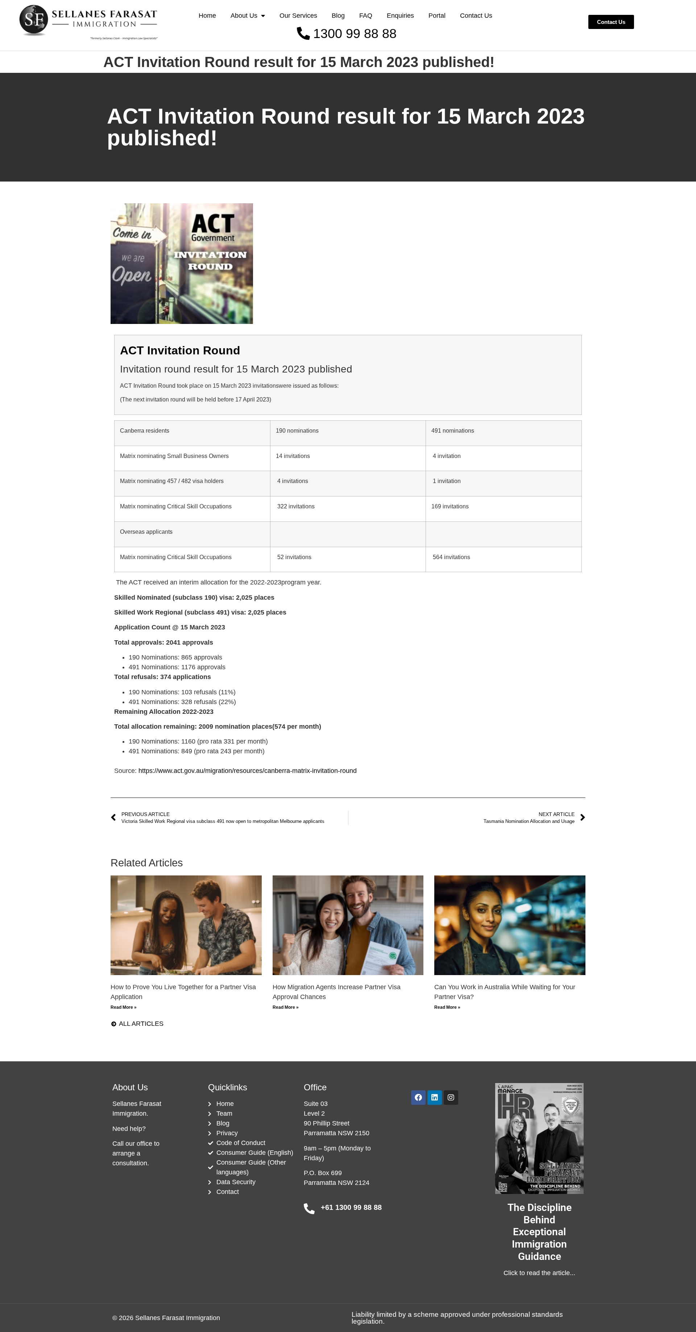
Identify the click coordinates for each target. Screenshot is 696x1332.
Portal (437, 15)
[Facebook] (418, 1097)
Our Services (298, 15)
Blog (338, 15)
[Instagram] (451, 1097)
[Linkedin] (434, 1097)
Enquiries (400, 15)
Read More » (124, 1007)
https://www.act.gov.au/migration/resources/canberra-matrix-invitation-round (247, 770)
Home (207, 15)
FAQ (365, 15)
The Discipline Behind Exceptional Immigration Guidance (540, 1232)
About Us (244, 15)
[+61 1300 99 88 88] (309, 1208)
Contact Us (476, 15)
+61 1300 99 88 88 (351, 1207)
